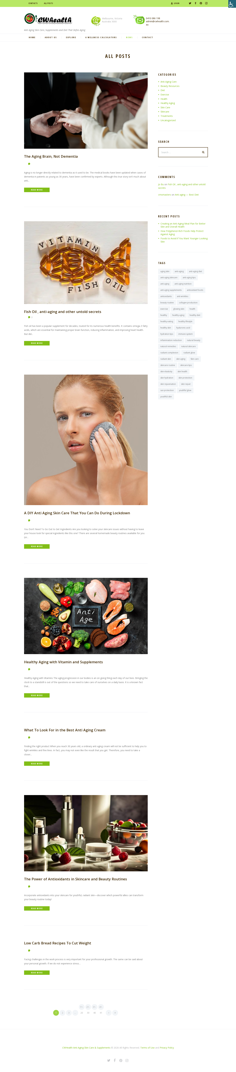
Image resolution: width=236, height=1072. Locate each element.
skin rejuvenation (168, 384)
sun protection (167, 390)
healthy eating (166, 321)
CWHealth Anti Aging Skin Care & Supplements (86, 1047)
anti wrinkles (182, 296)
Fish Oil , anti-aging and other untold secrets (62, 311)
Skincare (165, 111)
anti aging (164, 283)
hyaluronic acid (183, 327)
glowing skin (178, 309)
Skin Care (165, 107)
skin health (182, 371)
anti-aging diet (195, 271)
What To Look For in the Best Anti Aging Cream (64, 729)
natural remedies (168, 346)
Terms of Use (147, 1047)
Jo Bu (161, 184)
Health (164, 98)
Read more (37, 189)
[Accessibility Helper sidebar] (232, 4)
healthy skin (165, 327)
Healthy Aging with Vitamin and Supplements (63, 661)
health (192, 309)
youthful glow (185, 390)
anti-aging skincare (168, 277)
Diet (163, 90)
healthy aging (178, 315)
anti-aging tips (189, 277)
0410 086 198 (153, 18)
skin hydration (166, 377)
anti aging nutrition (183, 283)
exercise (164, 309)
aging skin (164, 271)
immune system (185, 334)
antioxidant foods (195, 290)
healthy (163, 315)
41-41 (101, 1007)
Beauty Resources (170, 86)
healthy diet (195, 315)
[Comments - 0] (29, 164)
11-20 (81, 1007)
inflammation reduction (171, 340)
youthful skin (166, 396)
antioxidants (166, 296)
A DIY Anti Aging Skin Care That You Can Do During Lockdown (77, 512)
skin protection (185, 377)
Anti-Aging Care (169, 81)
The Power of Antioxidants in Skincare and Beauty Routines (75, 878)
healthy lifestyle (185, 321)
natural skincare (188, 346)
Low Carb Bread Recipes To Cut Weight (57, 943)
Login (176, 3)
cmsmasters (164, 194)
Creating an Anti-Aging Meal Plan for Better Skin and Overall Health (183, 225)
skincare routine (167, 365)
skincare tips (186, 365)
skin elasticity (166, 371)
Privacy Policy (167, 1047)
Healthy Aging (168, 103)
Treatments (167, 115)
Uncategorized (168, 120)
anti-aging (179, 271)
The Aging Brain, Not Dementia (51, 156)
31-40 (94, 1007)
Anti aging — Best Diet (187, 194)
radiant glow (189, 352)
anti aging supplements (171, 290)
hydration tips (166, 334)
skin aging (180, 359)
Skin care (195, 359)
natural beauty (193, 340)
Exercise (165, 94)
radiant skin (165, 359)
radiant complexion (169, 352)
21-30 (88, 1007)
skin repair (186, 384)
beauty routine (167, 302)
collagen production (188, 302)
